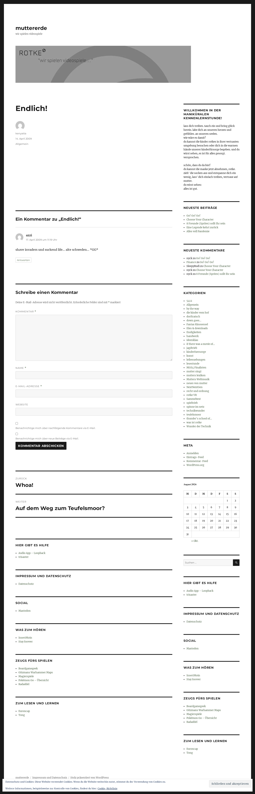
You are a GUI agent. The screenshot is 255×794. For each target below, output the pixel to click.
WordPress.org (195, 465)
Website (21, 404)
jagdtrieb (191, 348)
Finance (191, 262)
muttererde (31, 28)
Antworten (23, 260)
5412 (189, 300)
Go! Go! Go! (193, 215)
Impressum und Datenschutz (49, 777)
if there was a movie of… (200, 344)
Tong (21, 715)
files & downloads (197, 328)
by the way (192, 308)
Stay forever (25, 641)
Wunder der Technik (198, 426)
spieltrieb (192, 402)
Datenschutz (26, 584)
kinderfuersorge (196, 351)
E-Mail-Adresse (28, 386)
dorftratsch (193, 316)
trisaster (23, 557)
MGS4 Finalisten (196, 367)
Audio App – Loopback (31, 553)
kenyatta (20, 133)
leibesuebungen (195, 359)
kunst (189, 355)
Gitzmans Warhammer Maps (35, 672)
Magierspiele (26, 676)
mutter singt (193, 371)
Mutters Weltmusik (197, 379)
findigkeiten (193, 332)
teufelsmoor (193, 414)
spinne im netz (195, 406)
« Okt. (194, 541)
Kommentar (25, 311)
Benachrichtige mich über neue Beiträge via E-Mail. (47, 438)
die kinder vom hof (197, 312)
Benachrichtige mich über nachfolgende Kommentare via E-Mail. (55, 428)
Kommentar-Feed (197, 461)
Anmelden (192, 453)
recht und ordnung (197, 391)
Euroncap (24, 711)
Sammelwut (193, 399)
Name (20, 368)
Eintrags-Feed (195, 457)
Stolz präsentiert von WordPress (89, 777)
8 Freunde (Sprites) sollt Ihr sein (205, 223)
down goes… (193, 320)
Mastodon (24, 610)
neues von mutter (196, 383)
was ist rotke (194, 422)
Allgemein (21, 143)
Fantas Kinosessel (197, 324)
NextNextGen (194, 387)
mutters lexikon (196, 375)
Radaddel (23, 684)
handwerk (192, 336)
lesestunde (192, 363)
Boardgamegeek (28, 668)
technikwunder (195, 410)
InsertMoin (25, 637)
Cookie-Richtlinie (107, 788)
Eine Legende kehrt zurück (202, 227)
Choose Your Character (200, 219)
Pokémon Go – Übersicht (33, 680)
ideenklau (192, 340)
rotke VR (191, 395)
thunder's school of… (199, 418)
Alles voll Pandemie (197, 231)
